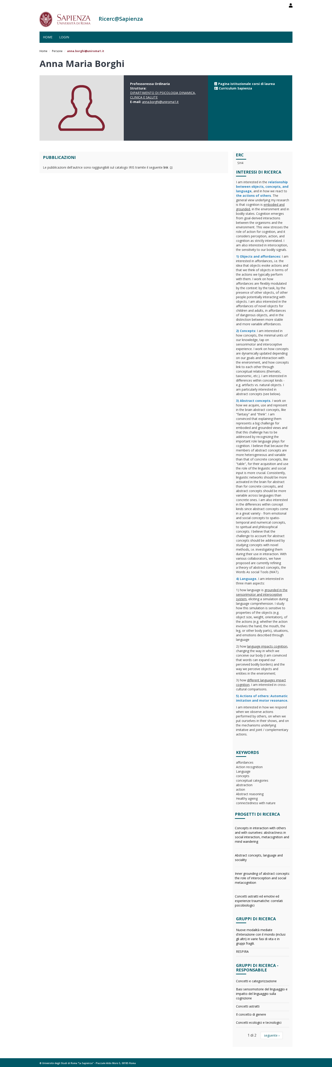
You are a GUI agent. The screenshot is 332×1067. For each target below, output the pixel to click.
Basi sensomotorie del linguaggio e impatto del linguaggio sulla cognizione (262, 993)
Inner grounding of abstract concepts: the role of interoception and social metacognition (262, 878)
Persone (57, 51)
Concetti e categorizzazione (256, 981)
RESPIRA (242, 951)
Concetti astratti (248, 1006)
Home (47, 37)
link (166, 167)
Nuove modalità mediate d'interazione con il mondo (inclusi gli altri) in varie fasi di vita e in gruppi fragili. (260, 937)
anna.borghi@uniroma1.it (160, 102)
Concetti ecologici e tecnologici (258, 1022)
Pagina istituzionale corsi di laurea (246, 84)
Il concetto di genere (251, 1014)
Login (64, 37)
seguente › (271, 1035)
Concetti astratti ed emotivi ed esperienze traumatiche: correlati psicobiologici (259, 900)
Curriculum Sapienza (235, 88)
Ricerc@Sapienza (121, 18)
